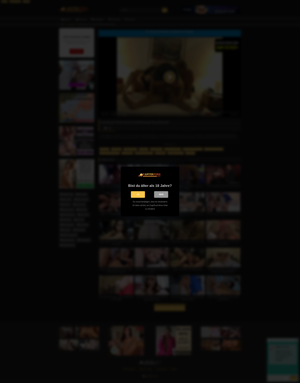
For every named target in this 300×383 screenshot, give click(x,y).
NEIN (161, 194)
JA (138, 194)
